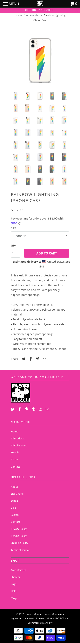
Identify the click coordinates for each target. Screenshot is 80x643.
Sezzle (14, 500)
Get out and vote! (40, 10)
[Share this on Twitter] (23, 358)
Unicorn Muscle (33, 614)
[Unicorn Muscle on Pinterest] (27, 409)
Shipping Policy (19, 543)
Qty (13, 245)
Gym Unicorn (18, 570)
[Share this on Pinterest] (37, 358)
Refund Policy (19, 536)
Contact (15, 466)
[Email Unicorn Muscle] (48, 409)
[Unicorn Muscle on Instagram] (41, 409)
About (14, 459)
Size (13, 228)
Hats (13, 591)
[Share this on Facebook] (30, 358)
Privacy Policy (19, 529)
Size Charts (17, 493)
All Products (18, 438)
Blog (13, 507)
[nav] (11, 4)
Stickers (15, 577)
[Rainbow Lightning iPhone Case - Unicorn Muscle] (40, 59)
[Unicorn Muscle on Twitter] (13, 409)
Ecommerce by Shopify (40, 622)
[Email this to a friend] (44, 358)
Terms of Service (20, 550)
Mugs (14, 598)
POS (62, 618)
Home (14, 431)
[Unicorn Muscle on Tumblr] (34, 409)
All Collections (19, 445)
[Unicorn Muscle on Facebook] (20, 409)
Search (15, 452)
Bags (13, 584)
